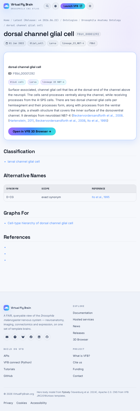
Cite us (77, 362)
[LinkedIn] (39, 337)
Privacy (8, 403)
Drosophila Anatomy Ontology (101, 20)
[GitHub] (47, 337)
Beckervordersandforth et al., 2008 (98, 115)
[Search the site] (47, 6)
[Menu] (90, 6)
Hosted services (83, 319)
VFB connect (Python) (18, 362)
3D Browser (80, 339)
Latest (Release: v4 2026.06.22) (36, 20)
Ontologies (70, 20)
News (76, 326)
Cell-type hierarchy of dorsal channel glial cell (40, 223)
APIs (6, 355)
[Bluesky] (23, 337)
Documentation (83, 313)
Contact (78, 376)
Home (6, 20)
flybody (66, 392)
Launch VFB (71, 6)
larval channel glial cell (24, 161)
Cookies (21, 403)
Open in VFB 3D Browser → (32, 131)
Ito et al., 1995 (97, 120)
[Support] (7, 337)
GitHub (8, 376)
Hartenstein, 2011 (21, 120)
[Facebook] (31, 337)
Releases (79, 333)
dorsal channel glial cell (24, 25)
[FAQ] (15, 337)
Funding (78, 369)
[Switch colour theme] (55, 6)
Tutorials (9, 369)
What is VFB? (81, 355)
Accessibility (38, 403)
